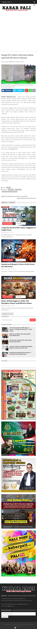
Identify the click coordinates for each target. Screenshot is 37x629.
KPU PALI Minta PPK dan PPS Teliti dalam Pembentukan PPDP (20, 340)
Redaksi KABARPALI (7, 223)
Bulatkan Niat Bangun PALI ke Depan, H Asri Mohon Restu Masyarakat (20, 353)
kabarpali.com (11, 97)
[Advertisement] (18, 32)
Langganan (5, 617)
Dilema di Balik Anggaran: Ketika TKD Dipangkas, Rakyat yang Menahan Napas (16, 302)
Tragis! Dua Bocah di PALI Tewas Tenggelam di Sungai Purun (18, 228)
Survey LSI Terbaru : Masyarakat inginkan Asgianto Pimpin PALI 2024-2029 (20, 347)
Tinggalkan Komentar (7, 314)
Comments (18, 223)
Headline (11, 189)
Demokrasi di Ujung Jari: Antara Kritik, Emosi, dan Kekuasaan (18, 265)
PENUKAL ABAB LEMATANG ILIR (9, 191)
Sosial (9, 187)
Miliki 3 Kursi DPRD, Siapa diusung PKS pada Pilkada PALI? (19, 334)
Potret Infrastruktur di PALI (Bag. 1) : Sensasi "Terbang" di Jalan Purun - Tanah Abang (20, 329)
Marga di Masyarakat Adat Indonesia (26, 198)
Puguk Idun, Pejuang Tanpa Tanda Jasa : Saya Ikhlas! (14, 196)
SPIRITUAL (18, 189)
